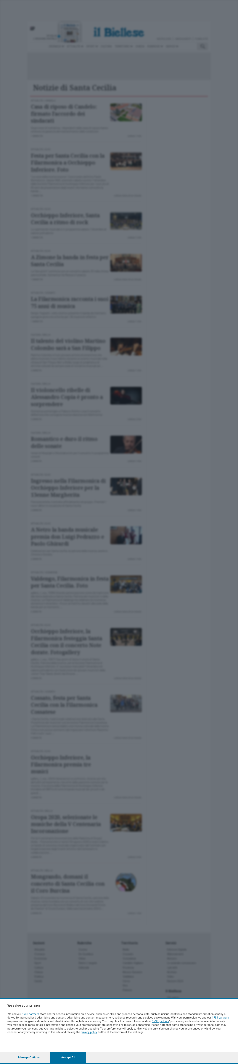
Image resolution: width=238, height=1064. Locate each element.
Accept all (68, 1057)
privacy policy (89, 1032)
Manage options (29, 1057)
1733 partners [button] (30, 1014)
